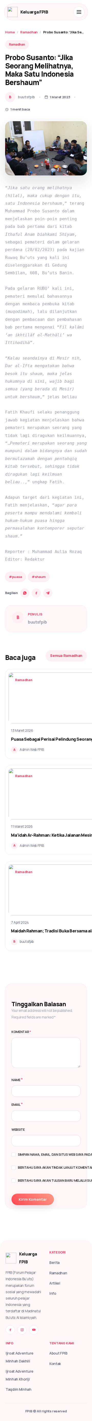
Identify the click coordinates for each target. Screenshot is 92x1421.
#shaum (39, 576)
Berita (54, 1262)
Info (52, 1293)
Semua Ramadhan (66, 655)
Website (18, 1129)
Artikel (54, 1283)
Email (16, 1104)
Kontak (55, 1363)
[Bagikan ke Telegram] (47, 593)
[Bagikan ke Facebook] (36, 593)
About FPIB (58, 1353)
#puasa (15, 576)
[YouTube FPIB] (33, 1329)
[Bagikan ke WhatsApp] (24, 593)
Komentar (21, 1032)
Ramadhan (28, 32)
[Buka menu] (79, 12)
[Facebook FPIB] (10, 1329)
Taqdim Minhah (18, 1389)
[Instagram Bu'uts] (22, 1329)
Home (10, 32)
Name (16, 1080)
